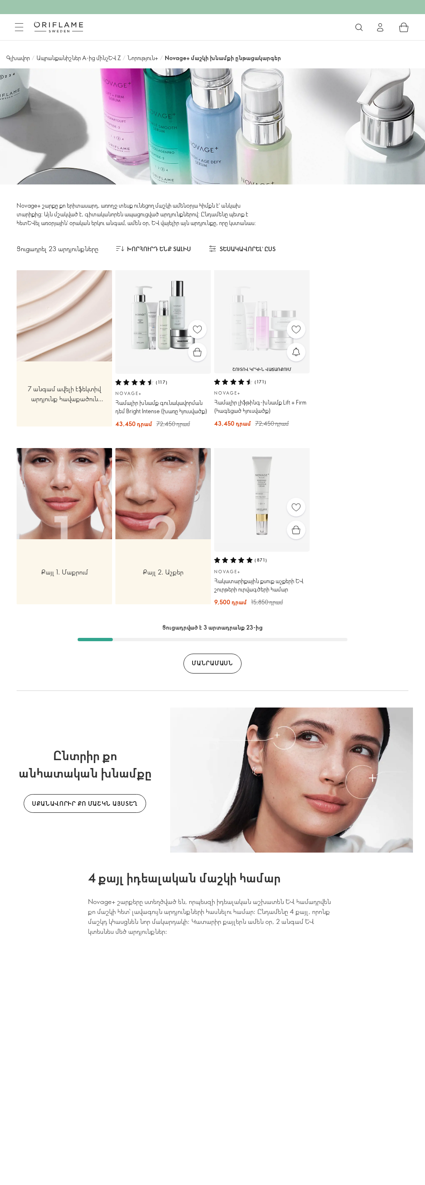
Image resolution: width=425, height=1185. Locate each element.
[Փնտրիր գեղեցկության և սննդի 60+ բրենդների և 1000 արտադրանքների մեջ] (359, 27)
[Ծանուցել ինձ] (296, 352)
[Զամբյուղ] (404, 27)
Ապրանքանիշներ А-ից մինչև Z (79, 58)
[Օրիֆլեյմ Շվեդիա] (58, 26)
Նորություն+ (142, 58)
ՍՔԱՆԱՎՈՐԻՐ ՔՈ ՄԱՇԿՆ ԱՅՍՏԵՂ (85, 803)
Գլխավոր (18, 58)
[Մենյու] (19, 27)
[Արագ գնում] (197, 352)
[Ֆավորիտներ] (197, 329)
